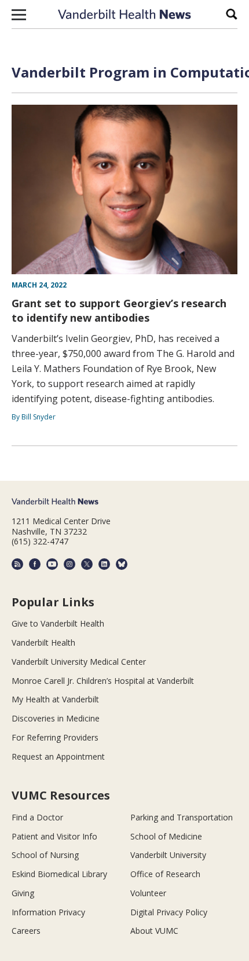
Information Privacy (48, 912)
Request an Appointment (58, 756)
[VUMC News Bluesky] (121, 564)
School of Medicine (166, 836)
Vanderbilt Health (43, 642)
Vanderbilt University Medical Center (79, 661)
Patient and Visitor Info (54, 836)
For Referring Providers (55, 737)
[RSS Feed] (17, 564)
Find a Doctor (37, 817)
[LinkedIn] (104, 564)
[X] (87, 564)
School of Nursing (45, 854)
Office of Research (165, 873)
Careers (26, 930)
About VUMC (154, 930)
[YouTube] (52, 564)
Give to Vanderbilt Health (58, 623)
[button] (19, 14)
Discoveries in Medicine (56, 718)
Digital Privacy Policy (168, 912)
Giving (23, 893)
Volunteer (148, 893)
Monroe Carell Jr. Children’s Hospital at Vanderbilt (103, 680)
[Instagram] (69, 564)
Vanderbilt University (168, 854)
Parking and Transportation (181, 817)
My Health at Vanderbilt (55, 699)
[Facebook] (35, 564)
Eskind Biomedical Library (59, 873)
